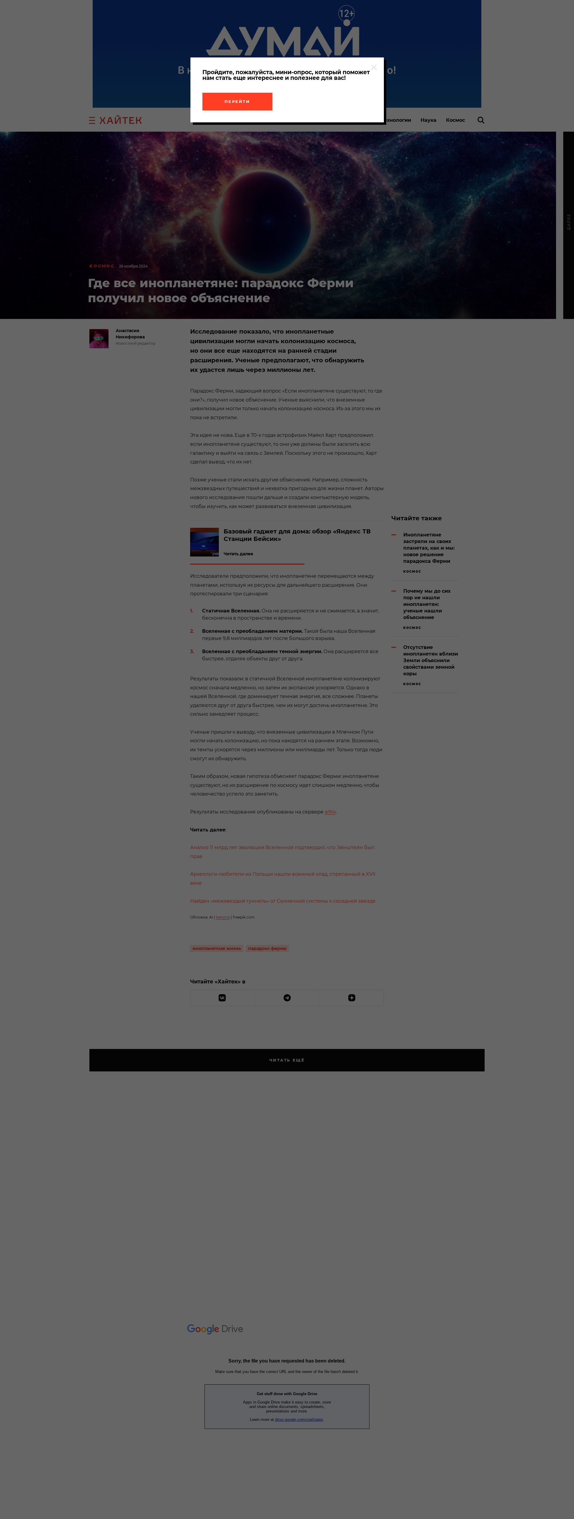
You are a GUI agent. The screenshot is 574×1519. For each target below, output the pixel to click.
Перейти (237, 101)
